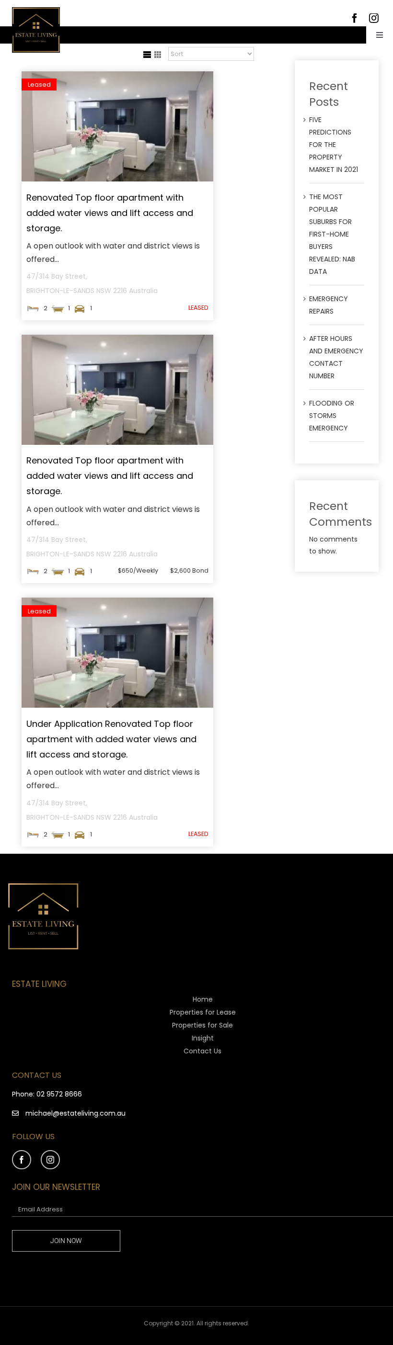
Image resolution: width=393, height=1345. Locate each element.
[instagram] (50, 1159)
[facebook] (21, 1159)
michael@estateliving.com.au (75, 1113)
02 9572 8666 (59, 1094)
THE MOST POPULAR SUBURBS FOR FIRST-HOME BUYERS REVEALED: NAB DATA (332, 234)
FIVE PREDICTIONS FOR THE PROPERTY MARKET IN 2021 (333, 144)
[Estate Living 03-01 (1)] (36, 10)
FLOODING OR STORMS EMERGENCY (331, 415)
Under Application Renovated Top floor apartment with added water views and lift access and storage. (111, 739)
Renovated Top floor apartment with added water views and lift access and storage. (109, 213)
